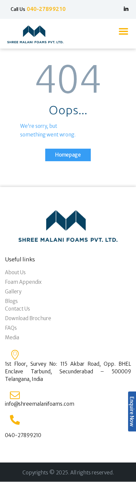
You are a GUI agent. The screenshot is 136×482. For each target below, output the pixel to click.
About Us (15, 272)
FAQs (11, 328)
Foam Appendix (23, 282)
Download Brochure (28, 318)
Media (12, 337)
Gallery (13, 291)
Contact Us (17, 309)
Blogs (11, 301)
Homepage (68, 155)
